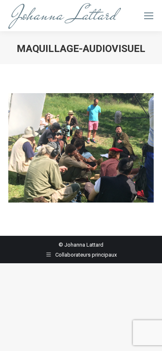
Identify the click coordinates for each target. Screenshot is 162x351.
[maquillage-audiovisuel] (81, 148)
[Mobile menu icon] (149, 16)
